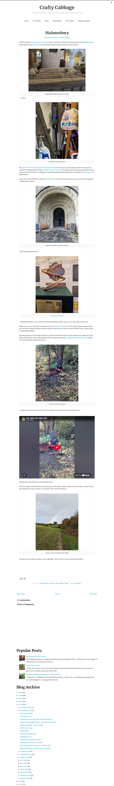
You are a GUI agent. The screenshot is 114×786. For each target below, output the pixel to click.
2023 (20, 701)
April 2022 (24, 769)
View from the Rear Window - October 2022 (35, 745)
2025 (20, 695)
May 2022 (23, 766)
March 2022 (24, 772)
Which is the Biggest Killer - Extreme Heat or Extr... (38, 722)
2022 (20, 704)
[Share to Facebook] (25, 578)
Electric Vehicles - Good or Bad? (31, 725)
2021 (20, 781)
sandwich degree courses (52, 170)
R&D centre (88, 172)
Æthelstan (48, 179)
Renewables (57, 21)
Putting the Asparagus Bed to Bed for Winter (36, 719)
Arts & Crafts (54, 583)
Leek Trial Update (26, 713)
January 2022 (25, 778)
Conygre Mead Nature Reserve (77, 338)
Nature (61, 583)
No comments (76, 583)
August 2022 (24, 757)
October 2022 (25, 751)
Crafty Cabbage (57, 7)
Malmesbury (57, 33)
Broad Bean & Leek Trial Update (31, 742)
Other (47, 21)
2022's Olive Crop (26, 728)
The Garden (69, 21)
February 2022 (25, 775)
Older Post (93, 594)
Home (26, 21)
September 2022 (26, 754)
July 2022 (23, 760)
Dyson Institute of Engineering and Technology (39, 167)
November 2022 (25, 710)
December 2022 (25, 707)
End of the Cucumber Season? (30, 740)
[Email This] (20, 578)
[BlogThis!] (22, 578)
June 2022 (23, 763)
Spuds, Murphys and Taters (36, 656)
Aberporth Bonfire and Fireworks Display (35, 748)
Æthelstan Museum (61, 326)
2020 (20, 784)
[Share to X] (23, 578)
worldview (37, 45)
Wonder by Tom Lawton (57, 315)
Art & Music (37, 21)
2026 (20, 692)
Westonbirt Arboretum (38, 42)
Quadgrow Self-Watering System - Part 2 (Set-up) (43, 674)
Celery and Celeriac (33, 665)
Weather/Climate (84, 21)
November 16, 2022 (50, 37)
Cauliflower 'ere (26, 737)
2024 (20, 698)
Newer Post (21, 594)
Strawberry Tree (26, 716)
